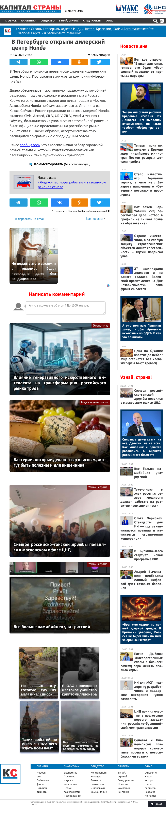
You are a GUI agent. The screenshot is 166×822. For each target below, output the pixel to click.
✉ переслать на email (30, 219)
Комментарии (100, 55)
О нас (109, 20)
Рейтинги (123, 792)
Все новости (94, 219)
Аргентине (131, 29)
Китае (89, 29)
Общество (47, 20)
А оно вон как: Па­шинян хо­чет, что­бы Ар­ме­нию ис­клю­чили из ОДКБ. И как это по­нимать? (141, 331)
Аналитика (28, 20)
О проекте (151, 772)
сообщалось (30, 145)
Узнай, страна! (69, 20)
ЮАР (116, 29)
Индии (78, 29)
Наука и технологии (95, 402)
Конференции (99, 772)
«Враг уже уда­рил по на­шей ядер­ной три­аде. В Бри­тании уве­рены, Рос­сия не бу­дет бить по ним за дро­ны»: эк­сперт (141, 632)
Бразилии (103, 29)
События (43, 766)
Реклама (150, 792)
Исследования (72, 795)
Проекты (124, 766)
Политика (70, 776)
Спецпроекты (92, 20)
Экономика (101, 325)
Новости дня (133, 46)
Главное (11, 20)
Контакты (150, 795)
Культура (96, 776)
